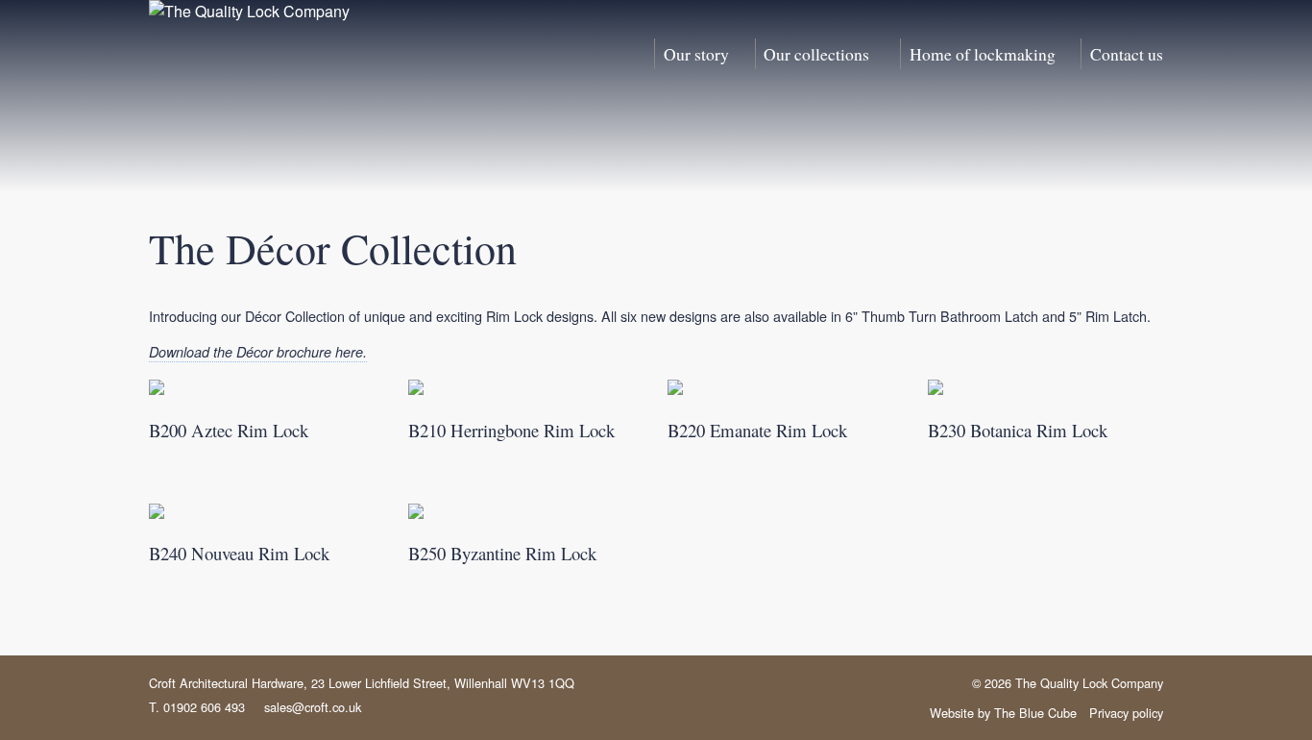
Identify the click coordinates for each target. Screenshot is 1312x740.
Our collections (816, 53)
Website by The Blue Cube (1003, 712)
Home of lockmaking (983, 53)
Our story (696, 53)
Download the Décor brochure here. (258, 351)
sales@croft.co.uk (312, 707)
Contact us (1126, 53)
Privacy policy (1126, 712)
